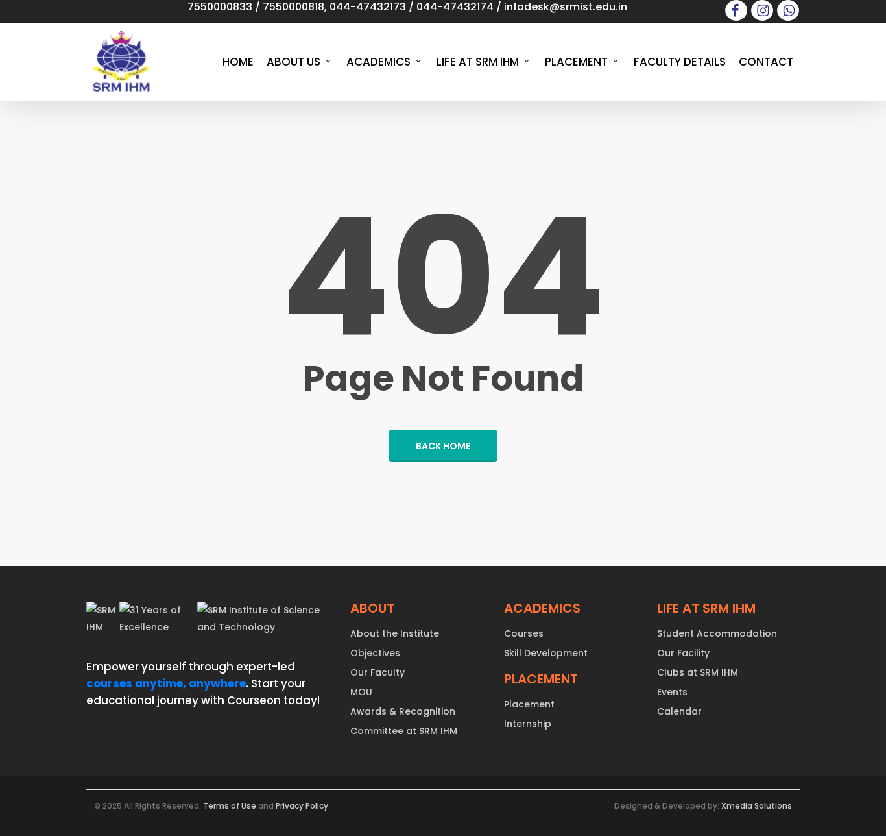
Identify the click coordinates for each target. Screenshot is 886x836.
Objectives (375, 652)
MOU (361, 691)
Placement (529, 704)
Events (672, 691)
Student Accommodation (717, 633)
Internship (527, 723)
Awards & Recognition (402, 711)
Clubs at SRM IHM (697, 672)
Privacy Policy (302, 805)
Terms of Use (229, 805)
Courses (524, 633)
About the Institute (394, 633)
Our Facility (683, 652)
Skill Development (546, 652)
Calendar (679, 711)
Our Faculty (377, 672)
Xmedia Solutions (756, 805)
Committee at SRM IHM (403, 730)
